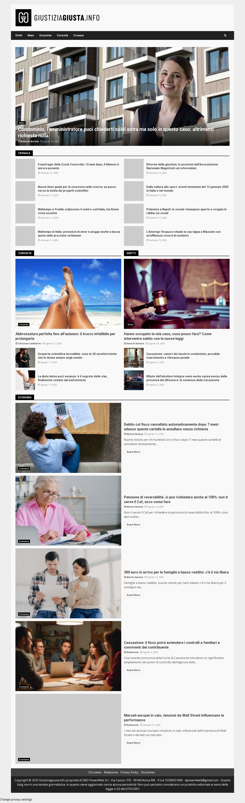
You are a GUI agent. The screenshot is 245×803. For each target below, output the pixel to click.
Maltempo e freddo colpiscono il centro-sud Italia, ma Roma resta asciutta (25, 213)
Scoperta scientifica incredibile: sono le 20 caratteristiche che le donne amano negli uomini (25, 358)
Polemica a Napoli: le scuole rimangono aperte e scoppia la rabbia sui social (134, 213)
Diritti (18, 35)
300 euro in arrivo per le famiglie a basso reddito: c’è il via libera (68, 583)
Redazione (133, 652)
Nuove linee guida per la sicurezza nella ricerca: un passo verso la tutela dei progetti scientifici (25, 191)
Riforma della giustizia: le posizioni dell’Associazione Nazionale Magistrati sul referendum (134, 169)
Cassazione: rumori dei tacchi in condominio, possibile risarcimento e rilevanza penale (134, 358)
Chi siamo (95, 772)
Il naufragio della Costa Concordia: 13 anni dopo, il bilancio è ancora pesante (25, 169)
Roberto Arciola (30, 141)
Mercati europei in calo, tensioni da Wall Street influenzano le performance (68, 729)
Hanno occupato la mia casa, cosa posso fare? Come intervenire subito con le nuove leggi (177, 294)
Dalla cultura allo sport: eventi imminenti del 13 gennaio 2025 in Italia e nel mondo (134, 191)
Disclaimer (148, 772)
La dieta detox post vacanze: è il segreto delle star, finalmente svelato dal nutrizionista (25, 380)
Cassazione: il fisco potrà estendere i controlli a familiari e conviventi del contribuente (68, 656)
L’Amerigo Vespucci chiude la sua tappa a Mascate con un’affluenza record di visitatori (134, 236)
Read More (133, 451)
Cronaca (78, 35)
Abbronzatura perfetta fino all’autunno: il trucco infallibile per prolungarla (68, 294)
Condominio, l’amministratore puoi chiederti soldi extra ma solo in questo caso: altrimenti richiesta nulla (122, 96)
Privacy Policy (129, 772)
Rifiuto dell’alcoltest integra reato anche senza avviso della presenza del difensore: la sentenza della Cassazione (134, 380)
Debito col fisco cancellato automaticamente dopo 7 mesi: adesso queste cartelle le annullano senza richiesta (68, 438)
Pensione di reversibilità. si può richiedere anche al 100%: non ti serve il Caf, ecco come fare (68, 511)
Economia (45, 35)
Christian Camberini (29, 343)
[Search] (225, 35)
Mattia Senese (135, 434)
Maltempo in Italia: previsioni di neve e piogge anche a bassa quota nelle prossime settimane (25, 236)
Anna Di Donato (135, 343)
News (31, 35)
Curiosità (62, 35)
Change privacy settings (16, 799)
